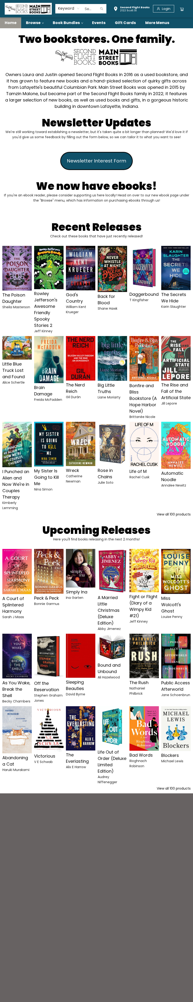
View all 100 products (174, 514)
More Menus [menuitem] (157, 22)
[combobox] (68, 8)
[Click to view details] (17, 268)
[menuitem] (10, 22)
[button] (131, 9)
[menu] (96, 22)
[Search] (101, 8)
